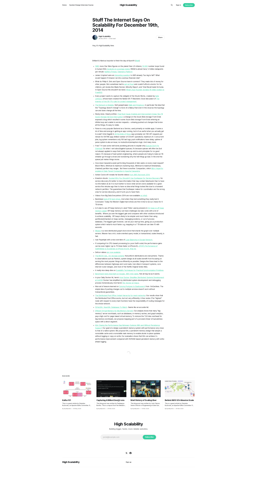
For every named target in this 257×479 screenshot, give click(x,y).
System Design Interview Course (81, 5)
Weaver (98, 231)
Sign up (128, 462)
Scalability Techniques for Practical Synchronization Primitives (139, 270)
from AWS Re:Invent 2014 (139, 175)
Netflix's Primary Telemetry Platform (118, 72)
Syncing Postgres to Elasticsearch (132, 286)
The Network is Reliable (104, 105)
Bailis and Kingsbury (136, 105)
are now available (113, 252)
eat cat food (129, 84)
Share (160, 37)
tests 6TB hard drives (112, 199)
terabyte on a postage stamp (118, 69)
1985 (97, 66)
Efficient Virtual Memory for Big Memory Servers (114, 311)
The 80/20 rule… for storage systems (109, 256)
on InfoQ (143, 196)
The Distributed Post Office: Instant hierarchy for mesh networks (120, 296)
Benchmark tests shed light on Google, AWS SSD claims (116, 274)
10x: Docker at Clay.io (130, 283)
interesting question (122, 75)
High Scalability (128, 5)
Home (64, 5)
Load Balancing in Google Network (138, 240)
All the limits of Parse (123, 134)
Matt (137, 61)
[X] (126, 453)
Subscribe (189, 5)
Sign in (178, 5)
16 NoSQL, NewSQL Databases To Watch (111, 307)
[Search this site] (171, 5)
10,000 (144, 66)
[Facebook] (131, 453)
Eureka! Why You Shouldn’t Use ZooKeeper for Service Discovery (134, 178)
